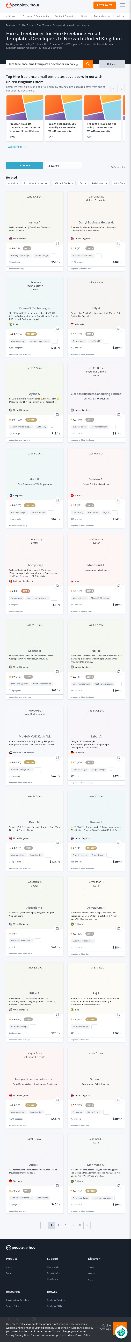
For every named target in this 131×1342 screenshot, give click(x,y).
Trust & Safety (53, 1273)
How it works (53, 1267)
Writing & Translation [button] (64, 183)
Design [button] (83, 183)
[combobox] (42, 64)
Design (84, 16)
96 (80, 1225)
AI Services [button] (13, 183)
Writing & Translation (65, 16)
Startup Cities (12, 1306)
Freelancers (11, 25)
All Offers (15, 147)
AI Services (11, 16)
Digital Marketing (102, 16)
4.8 (77, 248)
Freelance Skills (54, 1306)
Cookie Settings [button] (105, 1327)
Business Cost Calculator (18, 1300)
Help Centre (53, 1279)
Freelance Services (56, 1300)
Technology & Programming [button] (36, 183)
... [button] (54, 256)
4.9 (16, 334)
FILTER (26, 165)
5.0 (15, 248)
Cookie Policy (82, 1335)
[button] (121, 5)
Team (8, 1273)
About (9, 1267)
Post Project (104, 5)
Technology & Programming (36, 16)
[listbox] (65, 118)
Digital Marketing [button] (99, 183)
